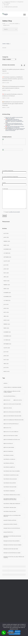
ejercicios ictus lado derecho (11, 431)
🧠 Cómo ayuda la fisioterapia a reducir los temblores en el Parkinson (14, 127)
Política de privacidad (14, 633)
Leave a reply (5, 43)
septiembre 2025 (7, 257)
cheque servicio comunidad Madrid (12, 387)
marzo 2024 (6, 320)
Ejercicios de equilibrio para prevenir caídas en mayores (14, 118)
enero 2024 (6, 328)
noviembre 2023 (7, 336)
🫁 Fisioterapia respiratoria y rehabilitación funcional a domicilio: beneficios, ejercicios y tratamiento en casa (12, 78)
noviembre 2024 (7, 296)
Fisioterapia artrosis (9, 463)
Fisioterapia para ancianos (10, 479)
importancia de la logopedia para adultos (12, 516)
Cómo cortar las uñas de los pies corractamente (12, 392)
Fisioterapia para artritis (10, 483)
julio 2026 (6, 233)
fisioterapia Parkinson (9, 491)
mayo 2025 (6, 273)
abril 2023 (6, 363)
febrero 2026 (7, 241)
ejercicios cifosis (8, 408)
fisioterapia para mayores (10, 487)
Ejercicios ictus (7, 427)
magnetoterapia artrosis (10, 520)
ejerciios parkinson (8, 451)
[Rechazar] (26, 629)
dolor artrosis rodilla (9, 396)
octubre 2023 (7, 340)
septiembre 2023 (7, 344)
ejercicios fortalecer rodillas (11, 423)
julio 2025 (6, 265)
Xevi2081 (4, 47)
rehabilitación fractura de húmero (12, 545)
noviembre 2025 (7, 249)
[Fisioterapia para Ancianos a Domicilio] (12, 14)
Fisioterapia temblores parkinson (12, 503)
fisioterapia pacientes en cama (11, 475)
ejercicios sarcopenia (9, 447)
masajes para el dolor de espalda (12, 528)
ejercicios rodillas (8, 443)
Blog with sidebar (14, 23)
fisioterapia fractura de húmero (12, 471)
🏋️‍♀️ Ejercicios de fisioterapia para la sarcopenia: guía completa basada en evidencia (14, 124)
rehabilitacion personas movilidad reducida (12, 536)
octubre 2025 (7, 253)
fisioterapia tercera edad (10, 507)
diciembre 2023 (7, 332)
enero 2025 (6, 288)
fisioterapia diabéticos (9, 467)
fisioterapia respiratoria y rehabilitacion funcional (10, 499)
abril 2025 (6, 276)
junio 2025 (6, 269)
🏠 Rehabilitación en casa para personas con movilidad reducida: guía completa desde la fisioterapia (13, 103)
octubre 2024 (7, 300)
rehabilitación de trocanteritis (11, 541)
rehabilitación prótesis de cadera (12, 552)
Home (3, 23)
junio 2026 (6, 237)
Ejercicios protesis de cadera (11, 435)
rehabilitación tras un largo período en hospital (14, 557)
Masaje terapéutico (8, 532)
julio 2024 (6, 304)
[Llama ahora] (4, 633)
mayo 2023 (6, 359)
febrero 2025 (7, 284)
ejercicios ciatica (18, 400)
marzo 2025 (6, 280)
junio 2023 (6, 355)
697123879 (6, 4)
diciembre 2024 (7, 292)
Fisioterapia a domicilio (9, 459)
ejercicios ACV (7, 400)
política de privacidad (15, 212)
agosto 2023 (7, 347)
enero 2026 (6, 245)
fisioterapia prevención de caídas (12, 494)
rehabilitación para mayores (11, 549)
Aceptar (11, 631)
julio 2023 (6, 351)
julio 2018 (6, 367)
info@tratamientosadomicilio (11, 7)
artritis (5, 383)
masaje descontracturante (10, 524)
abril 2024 (6, 316)
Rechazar (17, 631)
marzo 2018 (6, 371)
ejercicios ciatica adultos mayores (12, 404)
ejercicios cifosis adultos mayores (12, 412)
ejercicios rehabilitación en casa (12, 439)
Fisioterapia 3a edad (8, 455)
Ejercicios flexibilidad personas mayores (13, 419)
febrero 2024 (7, 324)
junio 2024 (6, 308)
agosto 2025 (7, 261)
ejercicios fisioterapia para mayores (12, 416)
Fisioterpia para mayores (10, 511)
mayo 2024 (6, 312)
